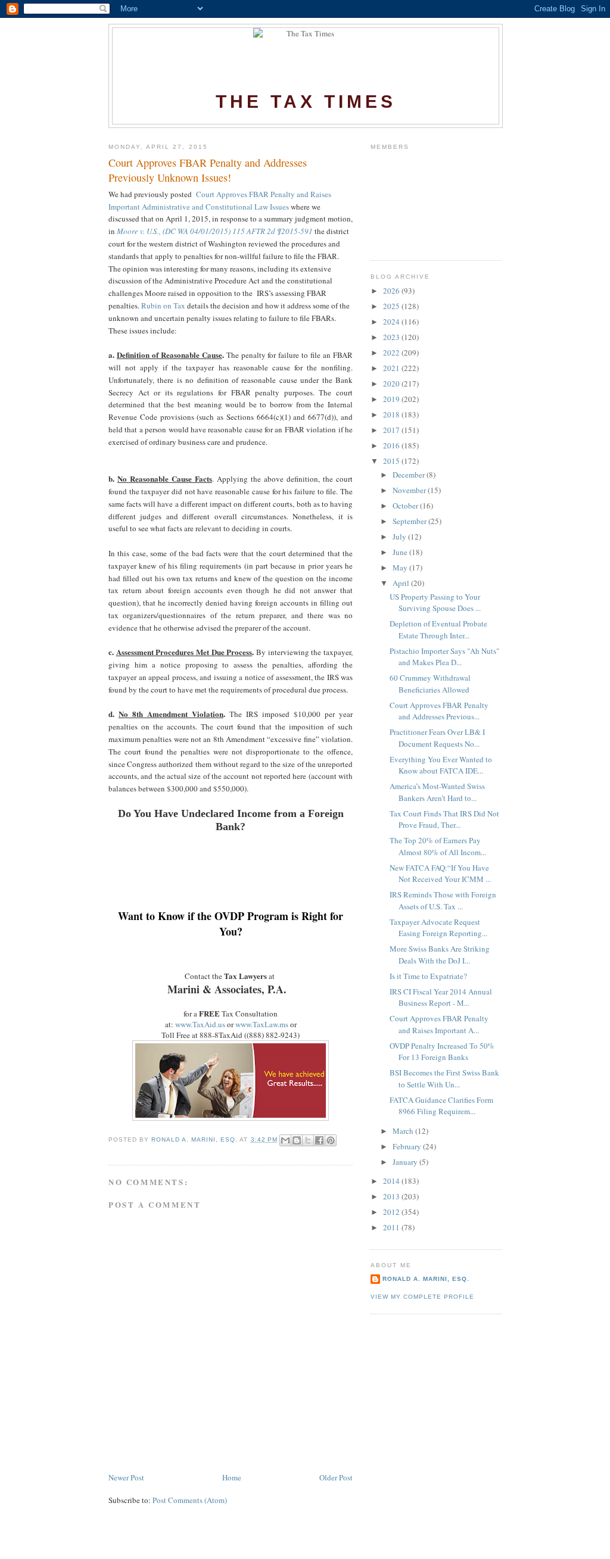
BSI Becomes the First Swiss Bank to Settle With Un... (444, 1078)
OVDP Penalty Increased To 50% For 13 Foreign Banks (442, 1051)
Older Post (336, 1477)
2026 (392, 290)
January (406, 1161)
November (410, 490)
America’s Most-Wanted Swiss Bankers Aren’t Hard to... (437, 792)
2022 (392, 352)
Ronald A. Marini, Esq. (425, 1279)
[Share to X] (308, 1140)
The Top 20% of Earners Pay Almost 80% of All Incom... (438, 846)
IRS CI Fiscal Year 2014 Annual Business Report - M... (441, 997)
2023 (392, 337)
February (408, 1146)
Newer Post (126, 1477)
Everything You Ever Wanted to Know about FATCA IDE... (441, 765)
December (410, 474)
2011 (392, 1227)
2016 (392, 445)
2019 (392, 399)
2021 (392, 368)
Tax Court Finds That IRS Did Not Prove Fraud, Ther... (444, 819)
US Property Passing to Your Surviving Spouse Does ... (435, 602)
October (406, 505)
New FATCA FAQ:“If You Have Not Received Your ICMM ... (440, 873)
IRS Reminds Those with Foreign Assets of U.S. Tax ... (443, 900)
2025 (392, 306)
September (410, 521)
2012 (392, 1211)
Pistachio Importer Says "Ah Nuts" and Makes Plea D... (444, 657)
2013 (392, 1196)
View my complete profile (422, 1296)
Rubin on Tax (162, 305)
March (404, 1130)
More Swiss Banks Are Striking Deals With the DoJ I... (440, 954)
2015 (392, 461)
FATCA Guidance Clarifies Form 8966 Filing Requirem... (441, 1106)
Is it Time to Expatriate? (428, 976)
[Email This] (285, 1140)
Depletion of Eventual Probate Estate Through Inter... (438, 629)
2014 (392, 1181)
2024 (392, 321)
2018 (392, 414)
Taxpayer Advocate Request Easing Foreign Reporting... (438, 927)
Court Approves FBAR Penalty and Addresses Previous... (439, 711)
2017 (392, 430)
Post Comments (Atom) (189, 1500)
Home (231, 1477)
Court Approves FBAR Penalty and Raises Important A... (439, 1024)
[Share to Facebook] (319, 1140)
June (401, 552)
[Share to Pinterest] (331, 1140)
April (402, 583)
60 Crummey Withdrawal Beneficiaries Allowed (430, 683)
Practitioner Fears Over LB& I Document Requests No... (437, 738)
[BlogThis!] (297, 1140)
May (401, 567)
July (400, 536)
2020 (392, 383)
